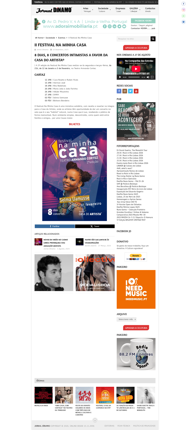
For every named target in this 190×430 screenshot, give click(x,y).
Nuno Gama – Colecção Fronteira (131, 210)
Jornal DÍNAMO (42, 426)
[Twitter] (130, 91)
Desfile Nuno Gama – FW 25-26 (130, 181)
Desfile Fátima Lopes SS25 (128, 207)
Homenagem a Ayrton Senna (129, 199)
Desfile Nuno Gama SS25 (127, 194)
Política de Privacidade (144, 426)
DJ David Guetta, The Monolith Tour (132, 150)
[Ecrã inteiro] (152, 77)
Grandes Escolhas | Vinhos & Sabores (133, 212)
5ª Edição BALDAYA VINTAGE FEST (131, 220)
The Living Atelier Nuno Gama (131, 176)
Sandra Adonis (90, 246)
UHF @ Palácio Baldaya (127, 184)
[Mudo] (148, 77)
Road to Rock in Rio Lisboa (128, 173)
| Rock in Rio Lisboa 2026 (132, 161)
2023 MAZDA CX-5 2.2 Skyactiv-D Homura (135, 217)
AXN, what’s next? (124, 168)
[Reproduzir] (120, 77)
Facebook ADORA (143, 21)
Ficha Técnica (123, 426)
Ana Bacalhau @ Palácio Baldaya (131, 186)
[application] (136, 69)
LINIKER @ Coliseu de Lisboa (129, 166)
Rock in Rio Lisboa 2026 (133, 153)
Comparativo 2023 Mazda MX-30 (131, 215)
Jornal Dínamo (42, 50)
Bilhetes (74, 124)
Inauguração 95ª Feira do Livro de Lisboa (134, 189)
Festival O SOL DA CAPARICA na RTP (96, 2)
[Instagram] (124, 91)
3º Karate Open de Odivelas (129, 204)
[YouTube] (136, 91)
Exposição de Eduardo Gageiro (130, 192)
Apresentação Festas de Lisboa (130, 171)
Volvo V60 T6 (127, 202)
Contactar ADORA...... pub (143, 28)
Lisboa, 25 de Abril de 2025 (128, 197)
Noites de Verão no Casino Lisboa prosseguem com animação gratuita (56, 243)
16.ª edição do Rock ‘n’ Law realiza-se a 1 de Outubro (135, 2)
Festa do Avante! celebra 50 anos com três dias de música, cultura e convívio (46, 2)
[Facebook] (119, 91)
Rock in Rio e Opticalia (126, 179)
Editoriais (109, 426)
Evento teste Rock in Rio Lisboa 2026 (132, 163)
